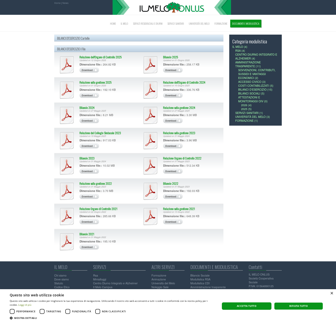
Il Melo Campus (102, 287)
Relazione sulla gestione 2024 (179, 107)
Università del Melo (163, 283)
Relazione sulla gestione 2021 (179, 209)
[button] (112, 318)
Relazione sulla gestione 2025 (96, 82)
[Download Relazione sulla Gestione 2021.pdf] (150, 216)
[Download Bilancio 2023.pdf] (67, 166)
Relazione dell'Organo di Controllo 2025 (101, 57)
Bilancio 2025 (170, 57)
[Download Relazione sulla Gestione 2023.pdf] (150, 140)
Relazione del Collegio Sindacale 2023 (100, 133)
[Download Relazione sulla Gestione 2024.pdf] (150, 115)
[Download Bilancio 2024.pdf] (67, 115)
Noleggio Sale (160, 287)
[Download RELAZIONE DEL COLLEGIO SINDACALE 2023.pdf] (67, 140)
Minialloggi (99, 279)
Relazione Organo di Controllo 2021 (98, 209)
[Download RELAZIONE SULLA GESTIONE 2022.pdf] (67, 191)
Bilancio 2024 (87, 107)
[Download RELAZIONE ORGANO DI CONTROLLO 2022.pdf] (150, 166)
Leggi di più (24, 304)
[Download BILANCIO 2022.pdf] (150, 191)
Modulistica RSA (200, 279)
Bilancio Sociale (200, 275)
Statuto (58, 283)
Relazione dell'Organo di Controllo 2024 (184, 82)
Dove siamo (61, 279)
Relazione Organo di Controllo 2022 (182, 158)
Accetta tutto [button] (246, 306)
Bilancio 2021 (87, 234)
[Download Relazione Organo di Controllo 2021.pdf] (67, 216)
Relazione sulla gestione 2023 (179, 133)
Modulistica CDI (200, 283)
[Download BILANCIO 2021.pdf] (67, 241)
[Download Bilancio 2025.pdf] (150, 64)
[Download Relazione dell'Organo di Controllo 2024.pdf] (150, 90)
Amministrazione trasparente (208, 287)
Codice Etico (62, 287)
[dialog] (168, 306)
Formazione (158, 275)
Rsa (95, 275)
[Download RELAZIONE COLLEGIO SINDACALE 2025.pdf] (67, 64)
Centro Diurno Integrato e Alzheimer (115, 283)
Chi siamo (60, 275)
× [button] (331, 293)
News (65, 2)
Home (57, 2)
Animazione (158, 279)
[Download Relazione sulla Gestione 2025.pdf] (67, 90)
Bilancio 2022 (170, 183)
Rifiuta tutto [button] (298, 306)
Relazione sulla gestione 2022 (96, 183)
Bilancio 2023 (87, 158)
